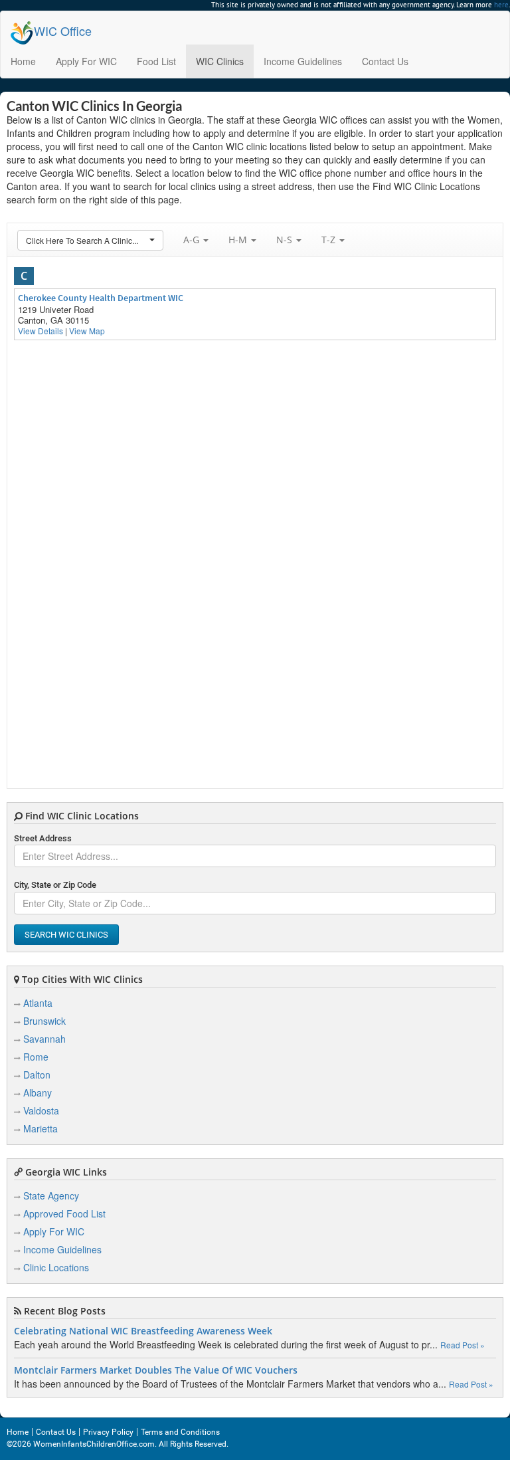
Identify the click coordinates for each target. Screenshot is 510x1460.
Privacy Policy (108, 1432)
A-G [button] (192, 239)
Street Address (43, 838)
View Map (87, 330)
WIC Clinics (220, 61)
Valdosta (41, 1110)
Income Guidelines (303, 61)
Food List (156, 61)
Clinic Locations (56, 1267)
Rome (35, 1056)
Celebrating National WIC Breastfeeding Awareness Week (143, 1331)
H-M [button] (239, 239)
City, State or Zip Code (55, 885)
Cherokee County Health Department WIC (100, 298)
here (501, 4)
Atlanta (37, 1002)
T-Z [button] (329, 239)
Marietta (40, 1128)
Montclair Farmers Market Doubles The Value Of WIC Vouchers (156, 1370)
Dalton (36, 1074)
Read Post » (462, 1344)
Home (23, 61)
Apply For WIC (86, 61)
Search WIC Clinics (66, 935)
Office (63, 30)
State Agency (51, 1195)
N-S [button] (285, 239)
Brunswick (44, 1020)
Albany (37, 1092)
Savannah (44, 1038)
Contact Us (385, 61)
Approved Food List (64, 1213)
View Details (40, 330)
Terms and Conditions (180, 1432)
